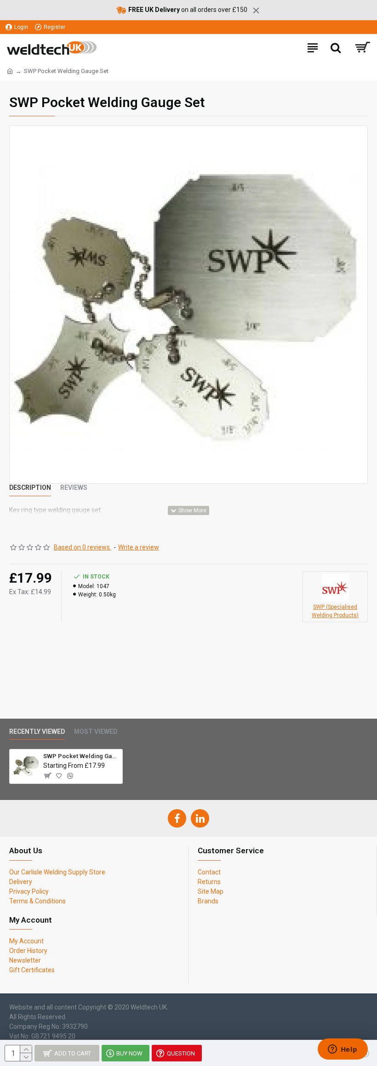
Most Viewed (95, 731)
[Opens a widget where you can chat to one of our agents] (342, 1049)
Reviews (73, 487)
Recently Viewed (37, 731)
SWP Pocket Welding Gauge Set (81, 756)
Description (30, 487)
